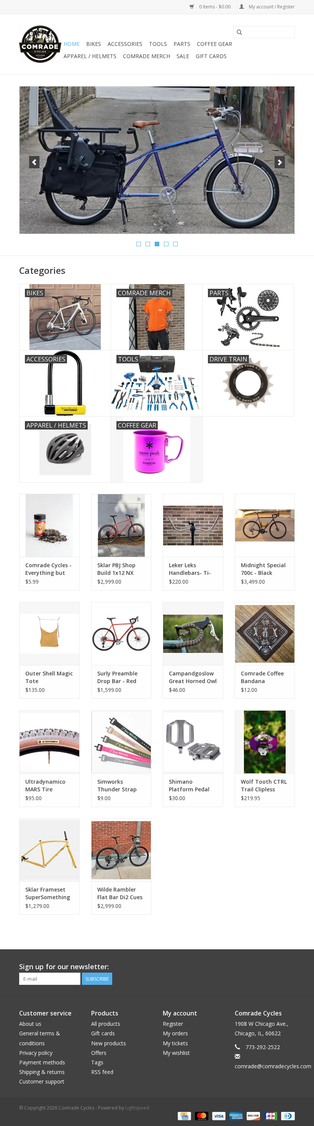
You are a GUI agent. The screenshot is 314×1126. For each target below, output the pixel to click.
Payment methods (42, 1062)
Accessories (125, 43)
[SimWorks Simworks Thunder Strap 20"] (121, 741)
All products (105, 1023)
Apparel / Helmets (90, 56)
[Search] (239, 32)
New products (108, 1043)
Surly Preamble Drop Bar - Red (117, 677)
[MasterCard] (200, 1115)
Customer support (41, 1081)
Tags (97, 1062)
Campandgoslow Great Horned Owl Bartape (193, 677)
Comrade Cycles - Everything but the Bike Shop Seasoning (48, 569)
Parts (181, 43)
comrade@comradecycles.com (273, 1066)
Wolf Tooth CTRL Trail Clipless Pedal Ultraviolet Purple (264, 785)
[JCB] (269, 1115)
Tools (158, 43)
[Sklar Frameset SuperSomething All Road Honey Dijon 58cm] (49, 850)
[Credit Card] (183, 1115)
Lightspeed (137, 1108)
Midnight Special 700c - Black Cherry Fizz (263, 569)
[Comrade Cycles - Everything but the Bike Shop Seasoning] (49, 525)
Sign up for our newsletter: (64, 967)
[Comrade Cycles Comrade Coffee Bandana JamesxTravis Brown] (265, 633)
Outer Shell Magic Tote (49, 677)
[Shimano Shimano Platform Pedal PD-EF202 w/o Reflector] (193, 741)
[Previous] (34, 162)
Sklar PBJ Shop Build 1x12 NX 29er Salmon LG (118, 569)
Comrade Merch (146, 56)
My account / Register (271, 6)
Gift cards (211, 56)
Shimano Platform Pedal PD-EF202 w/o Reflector (189, 785)
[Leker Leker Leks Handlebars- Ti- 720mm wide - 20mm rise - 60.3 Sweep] (193, 525)
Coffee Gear (214, 43)
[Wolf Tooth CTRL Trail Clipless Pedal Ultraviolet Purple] (265, 741)
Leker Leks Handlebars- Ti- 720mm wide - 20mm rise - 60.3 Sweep (191, 569)
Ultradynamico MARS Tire (45, 785)
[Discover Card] (252, 1115)
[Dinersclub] (286, 1115)
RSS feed (102, 1072)
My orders (175, 1033)
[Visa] (218, 1115)
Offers (98, 1052)
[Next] (280, 162)
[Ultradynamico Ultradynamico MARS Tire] (49, 741)
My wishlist (176, 1052)
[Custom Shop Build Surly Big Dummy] (157, 160)
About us (30, 1023)
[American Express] (235, 1115)
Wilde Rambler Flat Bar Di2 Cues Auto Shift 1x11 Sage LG (119, 893)
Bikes (93, 43)
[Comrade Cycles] (40, 44)
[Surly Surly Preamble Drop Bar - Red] (121, 633)
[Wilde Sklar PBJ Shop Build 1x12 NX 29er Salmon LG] (121, 525)
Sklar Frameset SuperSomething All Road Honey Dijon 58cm (47, 893)
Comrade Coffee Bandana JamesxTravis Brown (262, 677)
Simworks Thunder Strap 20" (117, 785)
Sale (183, 56)
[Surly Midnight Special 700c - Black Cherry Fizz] (265, 525)
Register (173, 1023)
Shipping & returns (42, 1072)
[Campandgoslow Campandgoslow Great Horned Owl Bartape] (193, 633)
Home (72, 43)
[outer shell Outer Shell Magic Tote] (49, 633)
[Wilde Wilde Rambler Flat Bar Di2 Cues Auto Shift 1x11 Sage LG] (121, 850)
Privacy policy (35, 1052)
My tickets (175, 1043)
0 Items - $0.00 (215, 6)
